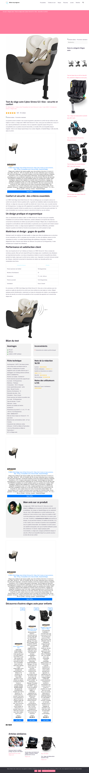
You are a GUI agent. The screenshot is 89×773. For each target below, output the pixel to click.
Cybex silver (19, 107)
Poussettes (43, 2)
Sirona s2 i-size (37, 107)
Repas (59, 2)
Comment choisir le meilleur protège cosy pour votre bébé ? (16, 751)
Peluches (65, 2)
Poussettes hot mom (27, 107)
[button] (83, 2)
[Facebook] (6, 725)
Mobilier (78, 2)
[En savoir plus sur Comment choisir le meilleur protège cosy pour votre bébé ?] (16, 741)
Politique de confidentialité (49, 770)
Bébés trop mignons (14, 2)
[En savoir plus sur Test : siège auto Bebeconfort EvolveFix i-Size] (48, 744)
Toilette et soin (52, 2)
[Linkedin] (11, 725)
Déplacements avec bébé (14, 753)
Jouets (72, 2)
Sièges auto (13, 108)
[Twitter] (8, 725)
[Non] (87, 770)
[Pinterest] (9, 725)
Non (40, 770)
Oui (36, 770)
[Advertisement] (44, 22)
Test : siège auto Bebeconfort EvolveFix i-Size (47, 757)
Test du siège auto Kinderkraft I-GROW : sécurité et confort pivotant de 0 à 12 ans (32, 753)
